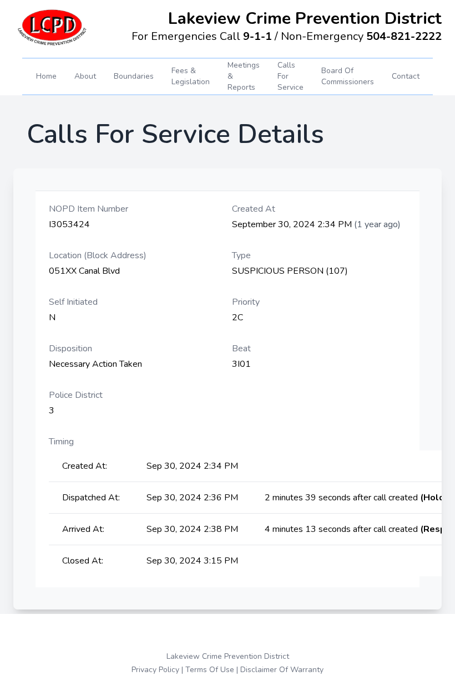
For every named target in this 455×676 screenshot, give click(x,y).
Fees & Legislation (190, 76)
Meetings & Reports (244, 76)
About (85, 76)
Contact (405, 76)
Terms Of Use (209, 669)
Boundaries (134, 76)
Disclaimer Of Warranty (281, 669)
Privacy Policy (155, 669)
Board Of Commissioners (347, 76)
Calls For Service (290, 76)
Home (46, 76)
